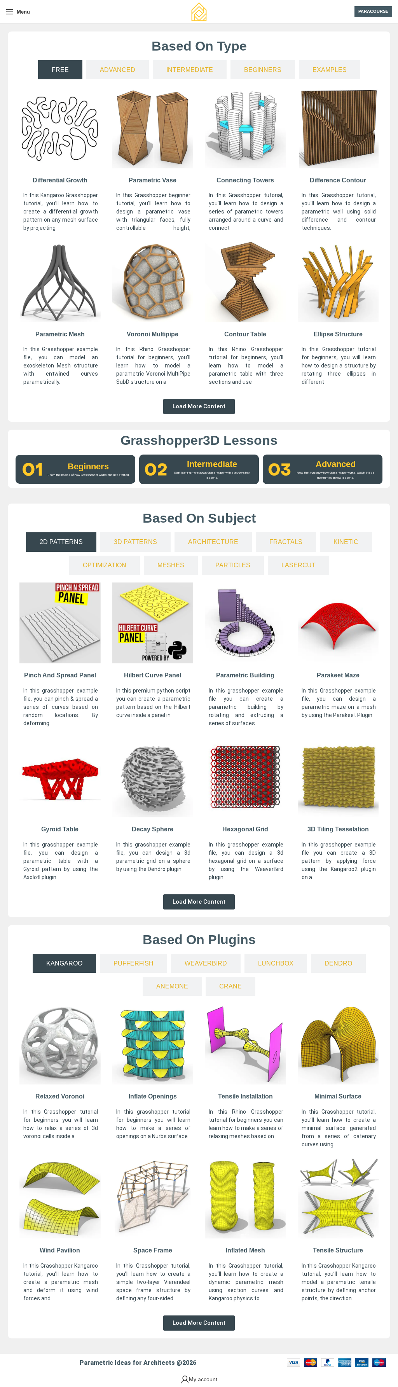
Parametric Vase (152, 180)
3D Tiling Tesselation (338, 829)
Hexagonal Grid (245, 829)
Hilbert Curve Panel (152, 675)
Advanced (336, 464)
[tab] (60, 69)
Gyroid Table (60, 829)
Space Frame (152, 1250)
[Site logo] (199, 11)
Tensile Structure (338, 1250)
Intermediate (212, 464)
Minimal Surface (337, 1096)
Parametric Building (245, 675)
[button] (199, 406)
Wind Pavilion (60, 1250)
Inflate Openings (153, 1096)
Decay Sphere (152, 829)
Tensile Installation (245, 1096)
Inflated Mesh (245, 1250)
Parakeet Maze (338, 675)
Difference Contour (338, 180)
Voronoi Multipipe (152, 334)
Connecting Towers (245, 180)
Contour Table (245, 334)
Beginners (88, 466)
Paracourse (373, 11)
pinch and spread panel (60, 675)
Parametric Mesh (60, 334)
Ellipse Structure (338, 334)
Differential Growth (60, 180)
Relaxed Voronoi (59, 1096)
